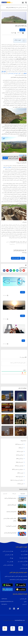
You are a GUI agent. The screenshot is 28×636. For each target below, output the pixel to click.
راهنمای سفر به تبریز (7, 417)
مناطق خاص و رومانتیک (18, 480)
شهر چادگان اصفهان (12, 505)
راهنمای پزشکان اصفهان (19, 288)
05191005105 (4, 599)
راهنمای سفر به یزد (7, 429)
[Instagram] (10, 608)
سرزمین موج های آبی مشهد (10, 498)
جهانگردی (21, 459)
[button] (26, 2)
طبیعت (21, 473)
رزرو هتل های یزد (7, 432)
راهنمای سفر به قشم (21, 429)
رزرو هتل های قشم (20, 432)
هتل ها (21, 484)
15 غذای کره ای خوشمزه (11, 512)
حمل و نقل (20, 462)
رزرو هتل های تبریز (7, 421)
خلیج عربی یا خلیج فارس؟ (11, 526)
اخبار (23, 340)
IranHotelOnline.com (20, 620)
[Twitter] (18, 608)
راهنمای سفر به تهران (21, 394)
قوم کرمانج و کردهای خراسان (10, 533)
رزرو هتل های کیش (20, 409)
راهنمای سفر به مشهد (7, 394)
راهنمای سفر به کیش (21, 406)
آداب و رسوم (20, 444)
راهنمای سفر (20, 466)
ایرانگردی (20, 8)
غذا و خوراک (20, 477)
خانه (26, 8)
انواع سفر (21, 451)
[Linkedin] (14, 608)
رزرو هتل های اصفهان (7, 409)
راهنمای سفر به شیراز (21, 417)
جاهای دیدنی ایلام (7, 167)
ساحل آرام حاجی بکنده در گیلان (18, 312)
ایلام (23, 258)
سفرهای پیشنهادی (19, 469)
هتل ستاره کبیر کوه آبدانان (14, 73)
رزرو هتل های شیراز (20, 421)
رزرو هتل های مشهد (7, 397)
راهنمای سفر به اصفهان (7, 406)
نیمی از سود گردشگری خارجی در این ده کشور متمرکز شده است (14, 336)
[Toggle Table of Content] (23, 40)
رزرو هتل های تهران (20, 397)
